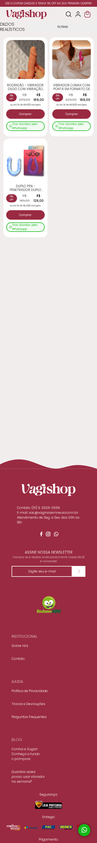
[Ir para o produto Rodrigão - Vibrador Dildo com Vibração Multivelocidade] (25, 59)
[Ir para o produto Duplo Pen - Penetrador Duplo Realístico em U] (25, 160)
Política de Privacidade (30, 691)
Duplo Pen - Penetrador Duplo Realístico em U (25, 188)
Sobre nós (20, 645)
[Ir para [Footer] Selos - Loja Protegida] (48, 805)
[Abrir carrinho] (87, 14)
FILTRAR (62, 27)
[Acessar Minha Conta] (78, 14)
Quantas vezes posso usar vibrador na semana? (28, 776)
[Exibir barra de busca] (68, 14)
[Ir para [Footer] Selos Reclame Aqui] (48, 605)
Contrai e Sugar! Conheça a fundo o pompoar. (26, 754)
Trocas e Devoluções (28, 704)
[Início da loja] (26, 14)
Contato (18, 658)
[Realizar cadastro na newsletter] (78, 571)
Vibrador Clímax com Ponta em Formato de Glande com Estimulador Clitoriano (71, 87)
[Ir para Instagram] (48, 535)
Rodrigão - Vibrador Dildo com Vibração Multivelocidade (25, 87)
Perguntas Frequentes (29, 716)
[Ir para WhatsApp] (56, 535)
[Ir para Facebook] (40, 535)
